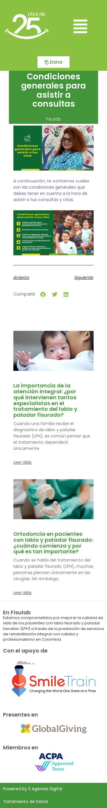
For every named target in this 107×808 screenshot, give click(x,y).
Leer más (22, 462)
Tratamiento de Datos (25, 801)
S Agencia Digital (45, 789)
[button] (80, 27)
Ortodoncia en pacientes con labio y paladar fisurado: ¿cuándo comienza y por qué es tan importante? (53, 542)
